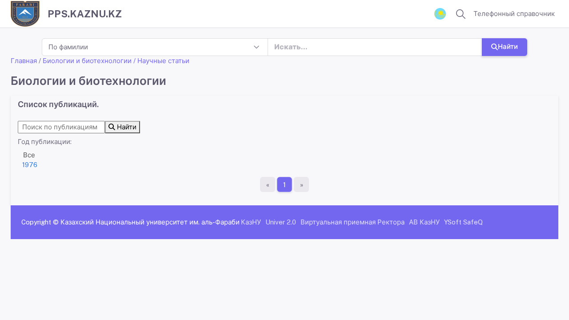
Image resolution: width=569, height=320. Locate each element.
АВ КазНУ (424, 222)
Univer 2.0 (280, 222)
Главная (24, 60)
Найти (508, 46)
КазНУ (251, 222)
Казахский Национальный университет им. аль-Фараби (150, 222)
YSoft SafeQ (463, 222)
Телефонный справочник (514, 13)
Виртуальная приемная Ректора (353, 222)
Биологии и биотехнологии (87, 60)
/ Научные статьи (161, 60)
